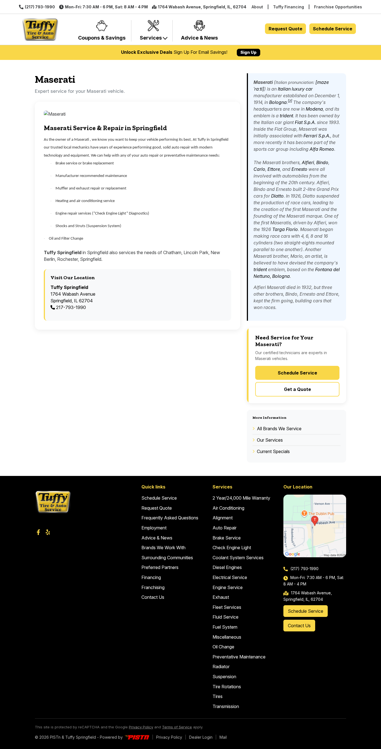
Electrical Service (230, 577)
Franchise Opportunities (338, 6)
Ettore (273, 169)
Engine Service (228, 587)
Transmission (226, 706)
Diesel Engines (227, 567)
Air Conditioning (228, 508)
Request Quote (285, 28)
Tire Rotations (227, 686)
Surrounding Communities (167, 557)
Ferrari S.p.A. (316, 135)
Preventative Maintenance (239, 657)
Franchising (153, 587)
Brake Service (227, 538)
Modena (314, 109)
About (257, 6)
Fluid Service (225, 617)
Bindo (322, 162)
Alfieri (308, 162)
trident (286, 115)
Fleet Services (227, 607)
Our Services (270, 440)
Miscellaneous (227, 637)
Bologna (278, 102)
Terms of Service (177, 727)
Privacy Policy (141, 727)
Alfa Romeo (322, 149)
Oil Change (223, 647)
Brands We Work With (163, 547)
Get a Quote (297, 389)
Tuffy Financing (288, 6)
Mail (223, 737)
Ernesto (299, 169)
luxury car (302, 89)
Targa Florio (285, 229)
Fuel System (225, 627)
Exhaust (221, 597)
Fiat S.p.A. (305, 122)
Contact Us (152, 597)
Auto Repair (225, 528)
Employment (154, 528)
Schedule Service (332, 28)
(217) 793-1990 (40, 6)
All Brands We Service (279, 428)
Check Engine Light (232, 547)
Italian (284, 89)
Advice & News (156, 538)
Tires (218, 696)
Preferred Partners (160, 567)
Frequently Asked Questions (169, 518)
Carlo (259, 169)
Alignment (223, 518)
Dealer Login (201, 737)
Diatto (277, 196)
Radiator (221, 666)
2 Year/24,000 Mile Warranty (241, 498)
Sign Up (248, 52)
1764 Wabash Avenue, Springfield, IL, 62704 (202, 6)
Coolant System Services (238, 557)
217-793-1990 (70, 307)
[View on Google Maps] (314, 526)
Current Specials (273, 451)
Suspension (224, 676)
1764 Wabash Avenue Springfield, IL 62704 (72, 293)
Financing (151, 577)
